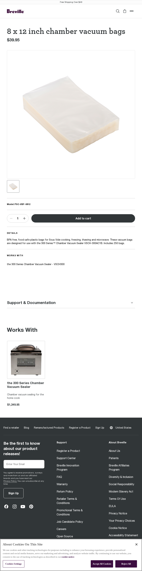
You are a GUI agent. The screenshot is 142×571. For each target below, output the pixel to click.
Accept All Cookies (102, 563)
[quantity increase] (24, 218)
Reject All (126, 563)
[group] (13, 186)
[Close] (136, 544)
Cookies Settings (13, 563)
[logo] (15, 11)
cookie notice (67, 557)
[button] (124, 11)
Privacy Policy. (10, 481)
